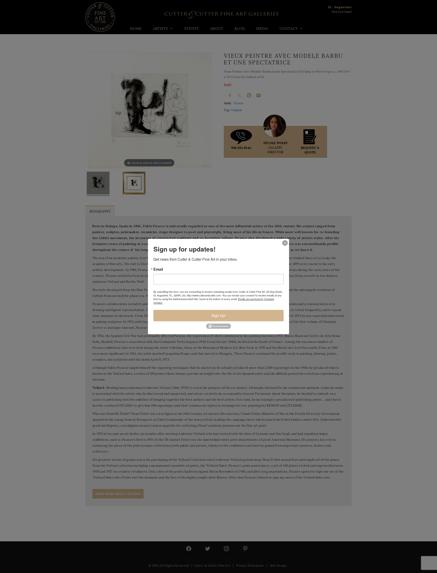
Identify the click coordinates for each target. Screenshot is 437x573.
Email (158, 269)
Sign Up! (218, 315)
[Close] (285, 243)
